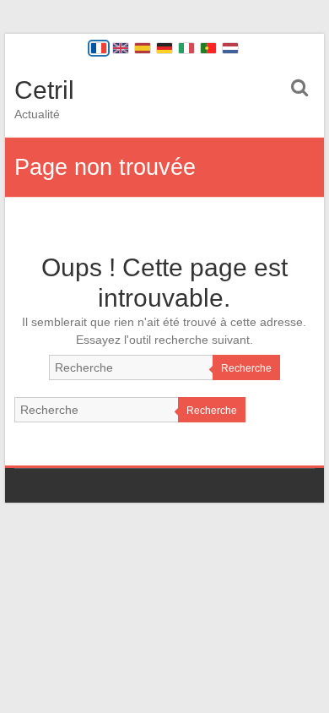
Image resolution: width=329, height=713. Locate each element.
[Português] (208, 48)
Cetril (44, 90)
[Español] (142, 48)
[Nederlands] (230, 48)
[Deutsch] (164, 48)
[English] (120, 48)
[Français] (98, 48)
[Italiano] (186, 48)
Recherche (246, 368)
